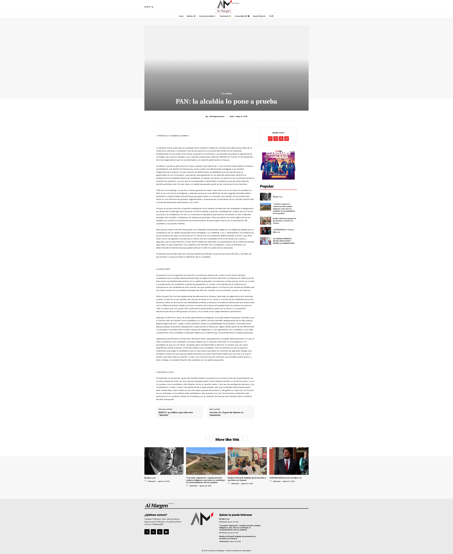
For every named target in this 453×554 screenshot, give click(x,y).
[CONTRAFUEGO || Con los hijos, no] (265, 231)
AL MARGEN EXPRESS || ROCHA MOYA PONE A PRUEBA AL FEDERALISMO (284, 240)
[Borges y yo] (265, 196)
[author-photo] (145, 481)
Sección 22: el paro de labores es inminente (226, 413)
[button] (149, 6)
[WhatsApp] (286, 138)
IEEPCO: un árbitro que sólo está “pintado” (176, 413)
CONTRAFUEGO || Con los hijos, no (285, 478)
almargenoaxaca (216, 116)
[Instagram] (153, 531)
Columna (226, 94)
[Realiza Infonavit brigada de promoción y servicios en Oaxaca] (265, 220)
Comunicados (224, 541)
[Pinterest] (281, 138)
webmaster (152, 481)
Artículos (223, 522)
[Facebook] (270, 138)
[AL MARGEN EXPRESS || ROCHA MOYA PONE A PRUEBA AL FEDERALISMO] (265, 241)
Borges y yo (277, 197)
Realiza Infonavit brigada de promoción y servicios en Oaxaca (284, 220)
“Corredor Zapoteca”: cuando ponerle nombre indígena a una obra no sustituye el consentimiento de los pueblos (284, 208)
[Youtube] (166, 531)
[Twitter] (275, 138)
